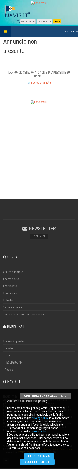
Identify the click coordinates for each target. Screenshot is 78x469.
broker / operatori (15, 341)
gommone (11, 293)
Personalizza (39, 456)
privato (9, 348)
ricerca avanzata (41, 82)
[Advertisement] (39, 146)
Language (70, 31)
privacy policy (40, 418)
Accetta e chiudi (38, 462)
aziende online (13, 307)
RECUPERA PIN (13, 362)
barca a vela (12, 279)
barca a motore (14, 272)
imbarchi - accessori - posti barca (24, 314)
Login (8, 355)
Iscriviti (39, 236)
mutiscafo (11, 286)
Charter (9, 300)
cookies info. (39, 431)
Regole (9, 369)
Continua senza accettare (45, 396)
